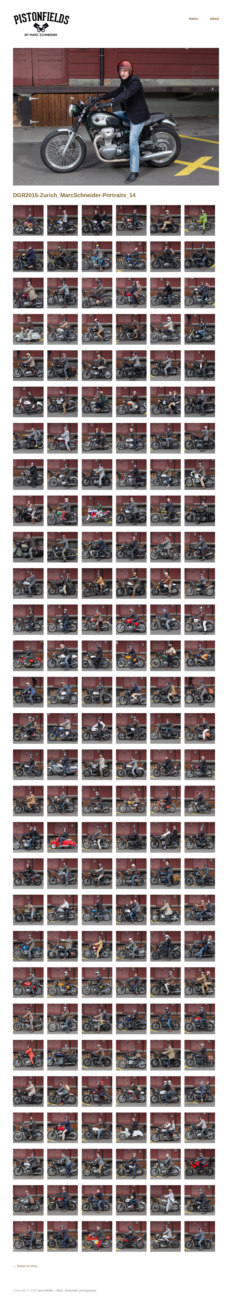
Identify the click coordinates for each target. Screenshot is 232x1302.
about (214, 18)
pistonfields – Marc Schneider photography (67, 1290)
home (193, 18)
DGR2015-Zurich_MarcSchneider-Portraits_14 (74, 195)
